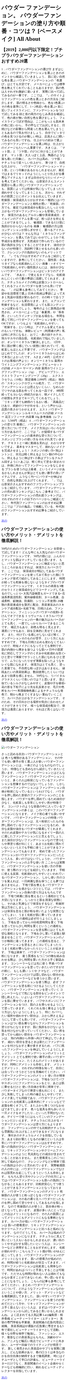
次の (4, 520)
